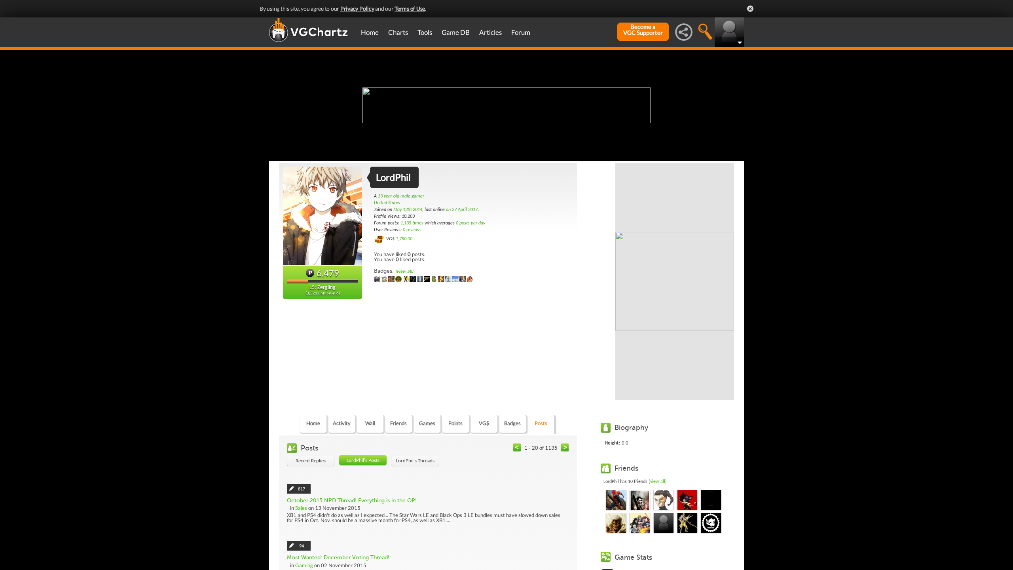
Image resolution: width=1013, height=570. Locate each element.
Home (370, 32)
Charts (398, 32)
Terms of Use (410, 8)
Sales (301, 508)
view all (657, 481)
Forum (520, 32)
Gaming (304, 565)
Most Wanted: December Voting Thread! (338, 557)
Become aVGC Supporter (643, 30)
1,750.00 (404, 239)
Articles (490, 32)
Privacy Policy (357, 8)
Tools (424, 32)
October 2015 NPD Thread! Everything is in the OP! (352, 500)
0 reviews (412, 230)
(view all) (404, 271)
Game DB (456, 32)
